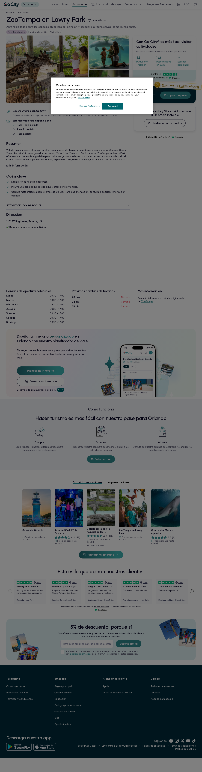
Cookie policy (84, 97)
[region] (102, 95)
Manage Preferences (90, 106)
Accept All (113, 106)
